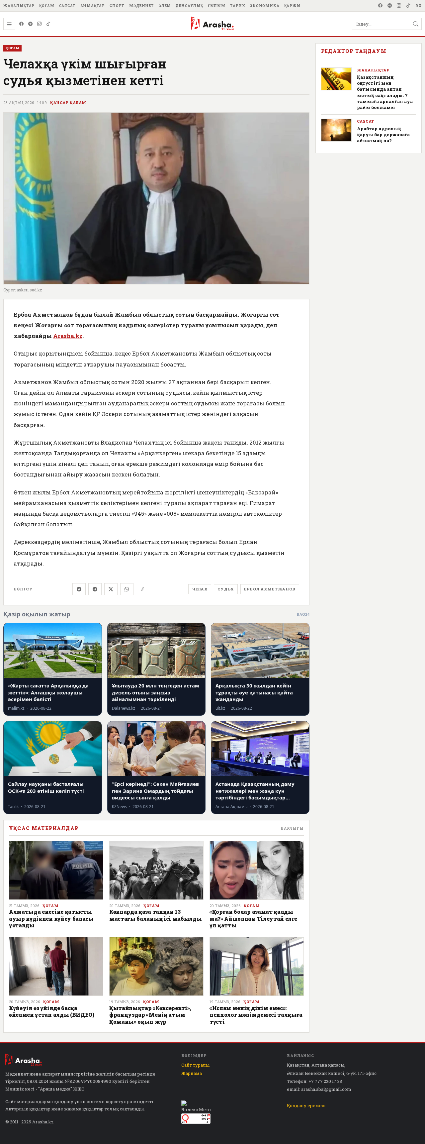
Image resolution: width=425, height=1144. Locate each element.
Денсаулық (189, 5)
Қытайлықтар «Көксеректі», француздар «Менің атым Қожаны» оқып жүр (150, 1014)
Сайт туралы (195, 1065)
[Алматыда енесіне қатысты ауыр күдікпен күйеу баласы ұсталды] (56, 870)
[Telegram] (389, 5)
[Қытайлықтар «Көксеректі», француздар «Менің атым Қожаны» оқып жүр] (156, 966)
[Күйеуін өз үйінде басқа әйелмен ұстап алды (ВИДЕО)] (56, 966)
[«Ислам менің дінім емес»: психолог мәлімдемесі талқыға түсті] (257, 966)
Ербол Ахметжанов (270, 588)
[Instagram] (399, 5)
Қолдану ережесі (306, 1105)
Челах (200, 588)
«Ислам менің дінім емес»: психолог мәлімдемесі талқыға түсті (256, 1014)
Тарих (237, 5)
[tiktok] (408, 5)
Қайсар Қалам (68, 102)
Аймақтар (92, 5)
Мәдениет (141, 5)
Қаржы (292, 5)
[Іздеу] (416, 24)
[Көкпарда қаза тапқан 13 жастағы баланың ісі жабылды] (156, 870)
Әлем (165, 5)
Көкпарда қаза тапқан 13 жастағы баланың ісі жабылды (155, 915)
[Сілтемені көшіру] (142, 589)
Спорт (117, 5)
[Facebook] (380, 5)
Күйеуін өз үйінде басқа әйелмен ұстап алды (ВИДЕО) (51, 1011)
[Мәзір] (9, 24)
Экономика (265, 5)
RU (418, 5)
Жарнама (191, 1073)
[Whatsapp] (126, 589)
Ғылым (216, 5)
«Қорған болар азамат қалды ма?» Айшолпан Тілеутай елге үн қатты (253, 918)
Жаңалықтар (19, 5)
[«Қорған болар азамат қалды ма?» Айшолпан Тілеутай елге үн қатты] (257, 870)
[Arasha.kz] (212, 24)
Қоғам (46, 5)
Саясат (67, 5)
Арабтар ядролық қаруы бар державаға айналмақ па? (383, 135)
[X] (111, 589)
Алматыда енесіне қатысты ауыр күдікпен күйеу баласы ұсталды (51, 918)
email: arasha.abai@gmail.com (319, 1089)
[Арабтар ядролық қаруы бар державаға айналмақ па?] (336, 130)
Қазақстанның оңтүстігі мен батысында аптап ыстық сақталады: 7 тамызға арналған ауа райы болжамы (385, 92)
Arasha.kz (67, 336)
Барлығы (292, 828)
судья (225, 588)
